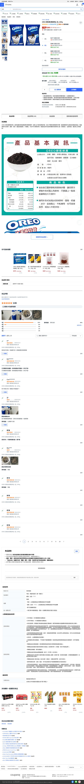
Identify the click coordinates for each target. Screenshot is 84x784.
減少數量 (48, 89)
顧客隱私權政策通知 (49, 766)
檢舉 (74, 577)
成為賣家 (81, 1)
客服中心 (76, 1)
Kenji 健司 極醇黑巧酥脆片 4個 (9, 739)
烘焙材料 (18, 17)
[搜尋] (81, 9)
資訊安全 (3, 768)
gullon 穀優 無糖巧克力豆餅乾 (9, 741)
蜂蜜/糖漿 (10, 723)
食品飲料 (9, 17)
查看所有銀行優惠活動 (53, 84)
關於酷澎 (3, 766)
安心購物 (58, 766)
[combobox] (76, 335)
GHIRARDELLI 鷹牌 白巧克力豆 (10, 733)
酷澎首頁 (4, 17)
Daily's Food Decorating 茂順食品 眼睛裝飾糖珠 (13, 754)
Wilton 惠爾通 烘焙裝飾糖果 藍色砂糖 (11, 748)
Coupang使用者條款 (22, 766)
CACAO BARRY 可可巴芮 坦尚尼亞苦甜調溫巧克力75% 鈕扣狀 (17, 756)
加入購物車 (57, 89)
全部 (3, 9)
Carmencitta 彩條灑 (7, 752)
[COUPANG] (15, 775)
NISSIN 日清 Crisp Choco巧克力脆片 (11, 737)
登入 (68, 1)
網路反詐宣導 (32, 768)
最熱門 (4, 335)
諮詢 (76, 551)
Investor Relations (11, 766)
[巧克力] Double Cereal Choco (9, 750)
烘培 (14, 17)
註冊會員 (72, 1)
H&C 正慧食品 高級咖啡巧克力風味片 (11, 760)
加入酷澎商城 (24, 768)
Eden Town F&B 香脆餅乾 (8, 758)
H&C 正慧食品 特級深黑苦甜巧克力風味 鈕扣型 (13, 743)
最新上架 (9, 335)
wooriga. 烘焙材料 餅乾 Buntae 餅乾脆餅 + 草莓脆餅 (14, 746)
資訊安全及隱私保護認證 (13, 768)
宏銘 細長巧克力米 (7, 735)
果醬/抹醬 (4, 723)
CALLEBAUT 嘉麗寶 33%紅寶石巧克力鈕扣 (12, 731)
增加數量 (48, 90)
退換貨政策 (31, 766)
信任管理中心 (40, 766)
